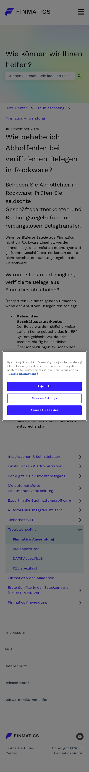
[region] (44, 386)
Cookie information (21, 373)
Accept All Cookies (44, 410)
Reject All (44, 386)
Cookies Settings (44, 398)
